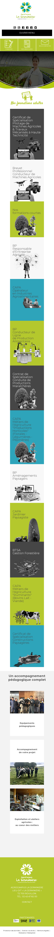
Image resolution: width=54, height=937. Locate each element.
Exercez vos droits (28, 930)
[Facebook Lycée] (24, 28)
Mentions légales (43, 930)
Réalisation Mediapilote (27, 933)
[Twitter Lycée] (35, 28)
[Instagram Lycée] (15, 28)
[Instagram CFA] (19, 28)
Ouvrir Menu (27, 33)
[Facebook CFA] (28, 28)
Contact (27, 902)
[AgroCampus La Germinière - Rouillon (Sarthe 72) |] (27, 12)
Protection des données (11, 930)
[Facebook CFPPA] (32, 28)
